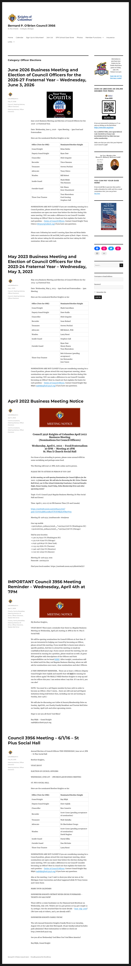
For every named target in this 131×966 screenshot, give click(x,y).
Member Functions (93, 38)
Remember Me (101, 292)
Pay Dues (97, 193)
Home (10, 38)
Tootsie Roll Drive (13, 617)
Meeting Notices (19, 104)
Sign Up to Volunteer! (35, 38)
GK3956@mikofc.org (45, 224)
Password (97, 284)
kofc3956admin (13, 98)
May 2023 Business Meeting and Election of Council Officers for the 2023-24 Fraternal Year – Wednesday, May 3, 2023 (47, 264)
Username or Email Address (103, 276)
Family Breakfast (19, 611)
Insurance (110, 38)
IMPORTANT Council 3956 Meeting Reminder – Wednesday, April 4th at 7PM (46, 586)
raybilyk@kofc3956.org (45, 386)
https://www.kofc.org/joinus (103, 127)
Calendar (19, 38)
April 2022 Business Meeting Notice (45, 401)
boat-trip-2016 (80, 909)
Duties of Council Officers (54, 221)
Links (10, 42)
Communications (14, 420)
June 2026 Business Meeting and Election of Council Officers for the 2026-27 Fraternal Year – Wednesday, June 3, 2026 (47, 77)
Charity (10, 611)
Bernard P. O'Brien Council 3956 (31, 25)
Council (10, 104)
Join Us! (50, 38)
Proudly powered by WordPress (41, 957)
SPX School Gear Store (65, 38)
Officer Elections (13, 106)
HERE (57, 659)
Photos (80, 38)
